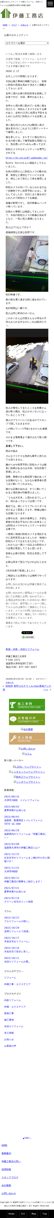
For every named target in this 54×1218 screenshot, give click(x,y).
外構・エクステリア (15, 1006)
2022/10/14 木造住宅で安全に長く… (17, 950)
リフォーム (10, 977)
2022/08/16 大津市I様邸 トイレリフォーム (21, 798)
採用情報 (6, 1169)
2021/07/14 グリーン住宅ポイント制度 (18, 900)
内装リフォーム (12, 1000)
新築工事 (9, 1013)
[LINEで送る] (28, 636)
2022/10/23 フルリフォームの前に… (17, 919)
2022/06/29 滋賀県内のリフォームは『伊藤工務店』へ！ (25, 834)
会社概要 (6, 1185)
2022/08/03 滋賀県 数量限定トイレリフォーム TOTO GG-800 (24, 820)
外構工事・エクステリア (17, 984)
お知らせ (24, 25)
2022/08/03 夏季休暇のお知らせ (15, 808)
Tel (23, 1213)
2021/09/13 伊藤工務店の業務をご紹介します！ (23, 880)
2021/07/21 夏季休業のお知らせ (15, 890)
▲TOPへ (27, 1138)
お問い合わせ (9, 1193)
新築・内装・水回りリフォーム (22, 649)
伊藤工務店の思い (11, 1161)
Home (12, 1213)
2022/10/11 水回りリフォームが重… (17, 960)
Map (34, 1213)
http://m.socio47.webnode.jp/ (27, 157)
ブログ (14, 25)
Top (44, 1213)
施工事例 (9, 1019)
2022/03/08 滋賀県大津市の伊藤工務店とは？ (22, 846)
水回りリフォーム (13, 1026)
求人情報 (9, 1032)
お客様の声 (10, 1046)
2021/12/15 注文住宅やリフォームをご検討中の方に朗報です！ (27, 858)
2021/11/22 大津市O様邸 (11, 869)
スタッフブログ (10, 1177)
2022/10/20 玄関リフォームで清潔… (17, 929)
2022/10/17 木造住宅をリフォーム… (17, 939)
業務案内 (6, 1153)
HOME (5, 25)
